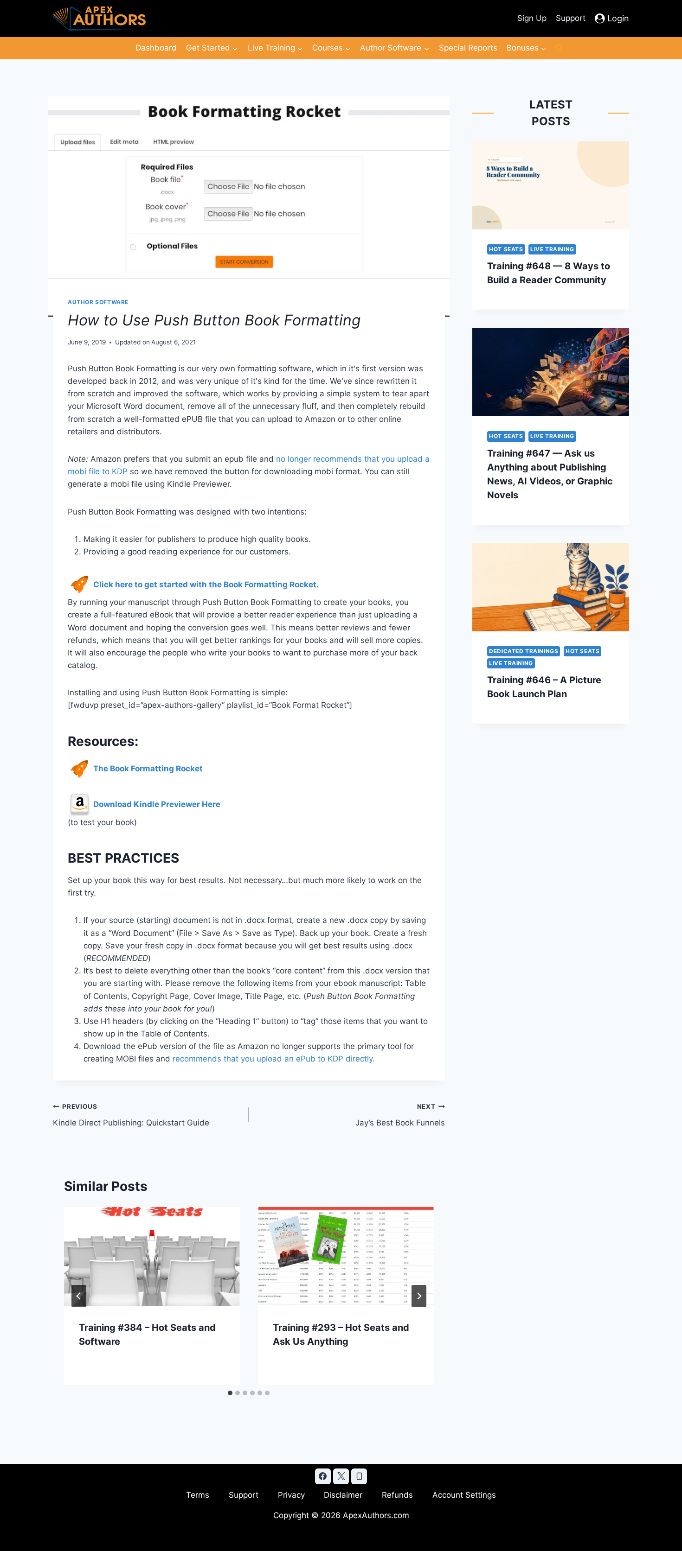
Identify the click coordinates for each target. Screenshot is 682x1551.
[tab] (230, 1393)
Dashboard (156, 47)
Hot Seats (506, 249)
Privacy (291, 1495)
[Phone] (359, 1476)
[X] (341, 1476)
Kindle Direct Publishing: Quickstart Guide (131, 1115)
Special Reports (468, 47)
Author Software (98, 302)
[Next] (419, 1296)
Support (570, 18)
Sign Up (532, 18)
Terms (197, 1495)
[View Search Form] (559, 48)
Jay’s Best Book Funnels (399, 1115)
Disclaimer (343, 1495)
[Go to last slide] (78, 1296)
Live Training (552, 249)
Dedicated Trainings (523, 651)
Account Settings (464, 1495)
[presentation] (151, 1256)
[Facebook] (323, 1476)
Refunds (397, 1495)
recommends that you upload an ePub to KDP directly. (274, 1058)
